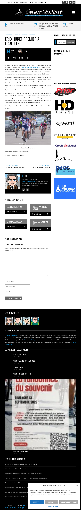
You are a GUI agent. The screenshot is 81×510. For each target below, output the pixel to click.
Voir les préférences (68, 502)
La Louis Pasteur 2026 (20, 354)
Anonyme (8, 497)
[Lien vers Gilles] (35, 321)
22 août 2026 (13, 226)
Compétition (9, 35)
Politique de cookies (53, 506)
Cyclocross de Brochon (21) (23, 487)
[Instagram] (66, 2)
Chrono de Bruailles (19, 367)
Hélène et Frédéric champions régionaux (27, 469)
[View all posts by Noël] (20, 51)
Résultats (32, 35)
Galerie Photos (21, 35)
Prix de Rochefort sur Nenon (22, 374)
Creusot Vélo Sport (11, 335)
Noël (25, 51)
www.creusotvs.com (28, 181)
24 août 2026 (13, 212)
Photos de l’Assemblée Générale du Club (34, 478)
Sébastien (8, 469)
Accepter (36, 502)
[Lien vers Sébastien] (18, 321)
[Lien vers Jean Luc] (26, 321)
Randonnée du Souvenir (17, 23)
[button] (77, 485)
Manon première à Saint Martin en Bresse (28, 473)
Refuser (51, 502)
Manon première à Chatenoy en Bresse (25, 464)
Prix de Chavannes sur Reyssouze (24, 361)
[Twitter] (70, 2)
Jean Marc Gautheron (11, 478)
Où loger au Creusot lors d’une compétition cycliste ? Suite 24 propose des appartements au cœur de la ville (49, 26)
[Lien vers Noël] (9, 321)
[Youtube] (74, 2)
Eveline (7, 464)
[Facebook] (63, 2)
